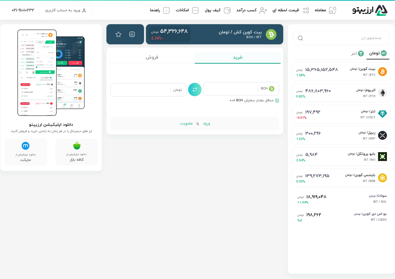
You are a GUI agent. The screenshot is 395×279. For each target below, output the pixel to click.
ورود (206, 123)
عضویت (186, 123)
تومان (374, 53)
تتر (354, 53)
